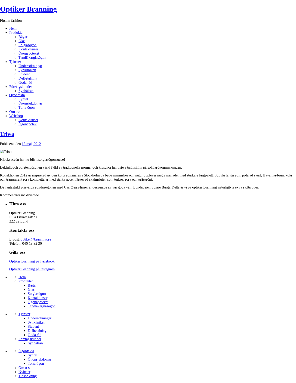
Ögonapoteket (28, 53)
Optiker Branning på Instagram (32, 269)
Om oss (14, 112)
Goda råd (25, 82)
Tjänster (15, 62)
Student (24, 74)
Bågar (22, 37)
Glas (21, 41)
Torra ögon (26, 107)
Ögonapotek (27, 124)
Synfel (23, 99)
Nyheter (24, 372)
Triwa (7, 134)
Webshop (16, 116)
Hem (12, 28)
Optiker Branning (28, 9)
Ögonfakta (17, 95)
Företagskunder (20, 87)
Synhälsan (26, 91)
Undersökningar (30, 66)
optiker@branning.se (36, 239)
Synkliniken (27, 70)
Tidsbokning (27, 376)
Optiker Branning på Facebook (32, 261)
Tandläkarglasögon (32, 57)
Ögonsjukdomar (30, 103)
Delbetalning (27, 78)
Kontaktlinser (28, 49)
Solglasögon (27, 45)
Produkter (16, 32)
